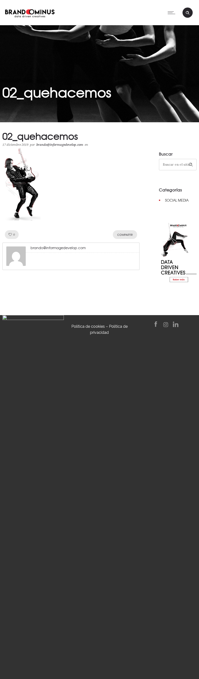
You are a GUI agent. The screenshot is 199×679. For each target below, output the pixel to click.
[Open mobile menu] (172, 12)
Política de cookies (88, 326)
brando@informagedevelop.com (59, 145)
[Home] (30, 12)
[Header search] (187, 13)
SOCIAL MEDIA (177, 200)
